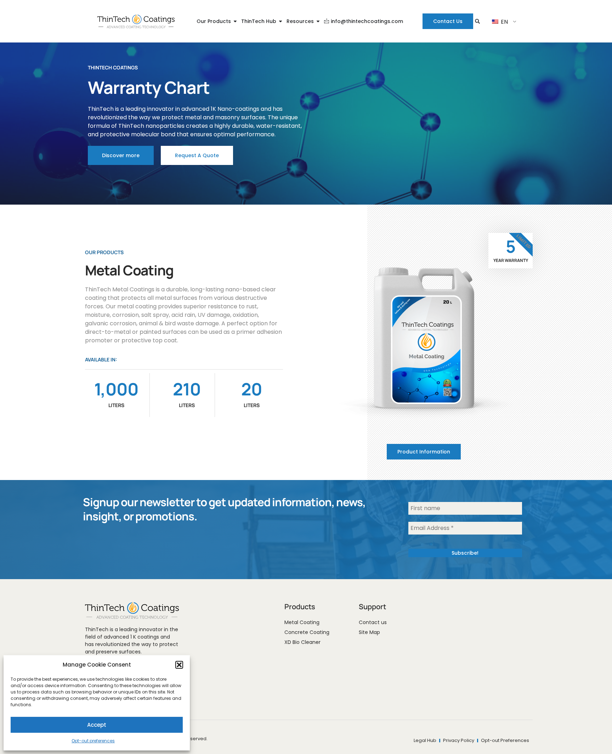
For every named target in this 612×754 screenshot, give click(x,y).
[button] (179, 664)
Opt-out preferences (93, 741)
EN (503, 22)
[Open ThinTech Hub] (280, 21)
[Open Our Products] (235, 21)
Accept (96, 725)
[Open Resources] (318, 21)
